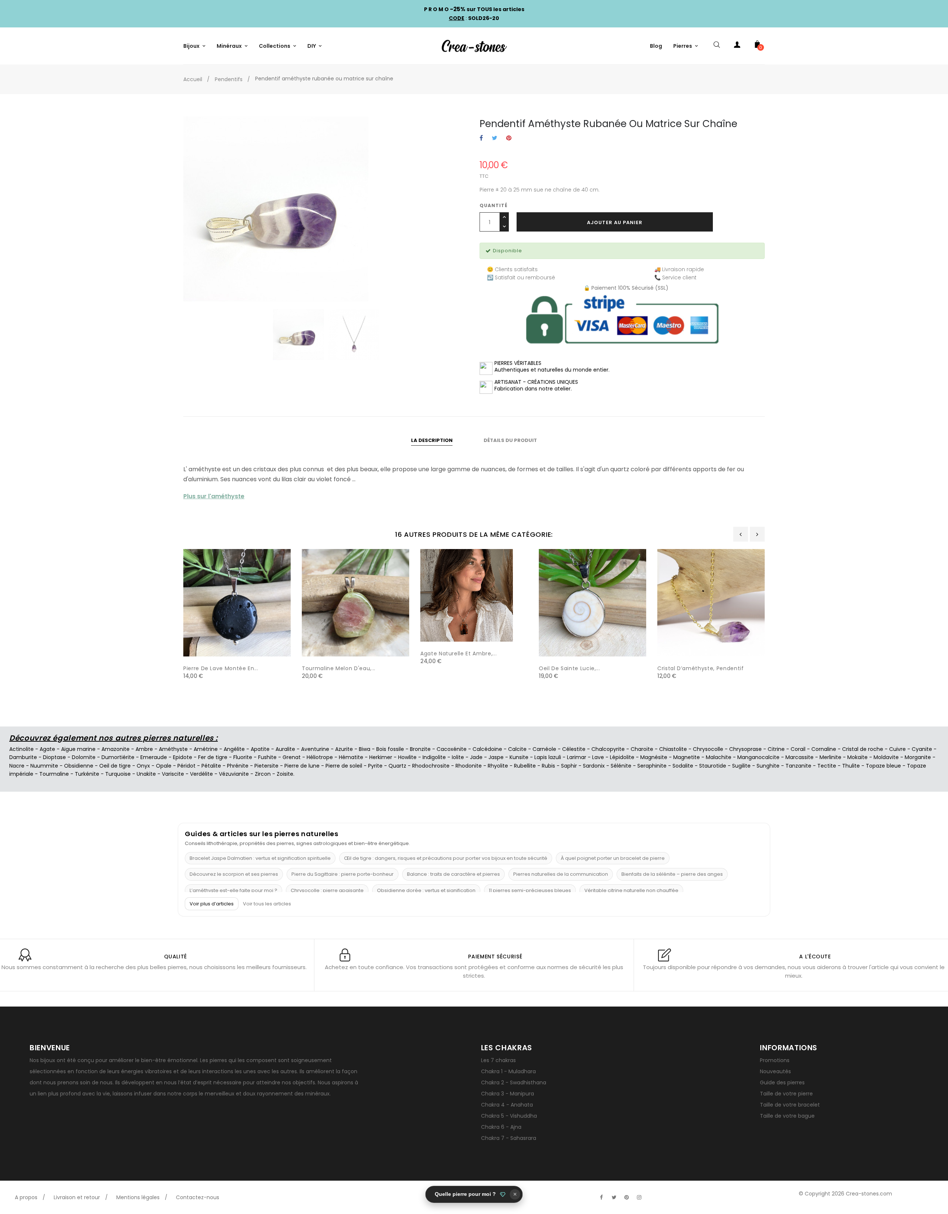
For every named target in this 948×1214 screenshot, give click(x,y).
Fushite (267, 757)
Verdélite (201, 774)
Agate (47, 749)
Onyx (143, 765)
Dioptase (54, 757)
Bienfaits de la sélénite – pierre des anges (672, 874)
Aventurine (315, 749)
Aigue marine (78, 749)
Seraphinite (652, 765)
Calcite (517, 749)
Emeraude (153, 757)
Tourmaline (54, 774)
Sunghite (768, 765)
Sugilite (741, 765)
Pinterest (508, 138)
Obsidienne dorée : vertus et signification (426, 890)
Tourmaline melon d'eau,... (338, 668)
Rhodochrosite (431, 765)
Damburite (23, 757)
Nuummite (44, 765)
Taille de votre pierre (786, 1093)
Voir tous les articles (267, 904)
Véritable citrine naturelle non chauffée (631, 890)
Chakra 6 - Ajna (501, 1127)
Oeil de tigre (115, 765)
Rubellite (525, 765)
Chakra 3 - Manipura (507, 1093)
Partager (481, 138)
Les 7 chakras (498, 1060)
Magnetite (686, 757)
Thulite (851, 765)
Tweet (494, 138)
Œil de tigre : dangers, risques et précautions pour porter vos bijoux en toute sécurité (445, 858)
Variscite (173, 774)
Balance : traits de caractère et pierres (453, 874)
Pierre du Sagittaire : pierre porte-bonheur (342, 874)
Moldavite (886, 757)
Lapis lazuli (547, 757)
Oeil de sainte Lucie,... (569, 668)
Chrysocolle (708, 749)
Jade (476, 757)
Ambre (144, 749)
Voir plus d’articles (212, 903)
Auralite (285, 749)
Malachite (718, 757)
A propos (26, 1197)
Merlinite (830, 757)
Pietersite (266, 765)
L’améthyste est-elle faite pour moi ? (233, 890)
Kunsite (519, 757)
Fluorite (242, 757)
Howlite (407, 757)
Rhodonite (468, 765)
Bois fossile (390, 749)
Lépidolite (622, 757)
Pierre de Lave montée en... (220, 668)
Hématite (351, 757)
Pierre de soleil (344, 765)
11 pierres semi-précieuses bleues (530, 890)
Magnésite (653, 757)
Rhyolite (498, 765)
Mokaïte (857, 757)
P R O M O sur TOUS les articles (474, 9)
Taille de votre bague (787, 1116)
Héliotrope (320, 757)
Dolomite (84, 757)
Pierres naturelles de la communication (560, 874)
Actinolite (21, 749)
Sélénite (621, 765)
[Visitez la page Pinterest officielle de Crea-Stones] (626, 1197)
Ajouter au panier (614, 222)
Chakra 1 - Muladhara (508, 1071)
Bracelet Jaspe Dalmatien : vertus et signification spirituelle (260, 858)
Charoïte (642, 749)
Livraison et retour (77, 1197)
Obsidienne (78, 765)
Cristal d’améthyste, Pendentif (700, 668)
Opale (163, 765)
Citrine (776, 749)
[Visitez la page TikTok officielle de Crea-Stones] (651, 1193)
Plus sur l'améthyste (213, 496)
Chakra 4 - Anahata (507, 1104)
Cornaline (823, 749)
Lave (598, 757)
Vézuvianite (234, 774)
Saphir (569, 765)
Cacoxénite (452, 749)
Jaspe (496, 757)
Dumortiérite (117, 757)
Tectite (826, 765)
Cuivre (897, 749)
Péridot (186, 765)
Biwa (364, 749)
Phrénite (237, 765)
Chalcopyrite (608, 749)
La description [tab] (432, 440)
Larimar (576, 757)
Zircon (263, 774)
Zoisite (285, 774)
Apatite (260, 749)
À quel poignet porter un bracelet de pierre (613, 858)
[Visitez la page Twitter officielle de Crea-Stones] (614, 1197)
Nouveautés (775, 1071)
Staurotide (712, 765)
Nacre (16, 765)
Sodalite (682, 765)
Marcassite (799, 757)
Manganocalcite (758, 757)
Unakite (146, 774)
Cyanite (922, 749)
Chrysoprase (745, 749)
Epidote (182, 757)
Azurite (344, 749)
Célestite (573, 749)
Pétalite (211, 765)
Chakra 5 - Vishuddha (509, 1116)
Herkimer (380, 757)
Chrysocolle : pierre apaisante (327, 890)
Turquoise (118, 774)
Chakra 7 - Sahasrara (508, 1138)
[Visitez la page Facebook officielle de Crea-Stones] (601, 1197)
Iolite (458, 757)
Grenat (292, 757)
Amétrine (206, 749)
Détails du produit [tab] (510, 440)
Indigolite (434, 757)
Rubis (548, 765)
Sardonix (594, 765)
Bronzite (420, 749)
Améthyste (173, 749)
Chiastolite (673, 749)
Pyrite (375, 765)
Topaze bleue (883, 765)
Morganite (918, 757)
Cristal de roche (862, 749)
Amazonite (115, 749)
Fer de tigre (212, 757)
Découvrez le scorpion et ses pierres (234, 874)
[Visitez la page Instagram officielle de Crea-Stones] (639, 1197)
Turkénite (87, 774)
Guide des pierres (782, 1082)
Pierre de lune (302, 765)
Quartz (397, 765)
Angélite (234, 749)
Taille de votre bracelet (790, 1104)
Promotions (775, 1060)
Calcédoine (487, 749)
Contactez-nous (197, 1197)
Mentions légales (138, 1197)
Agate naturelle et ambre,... (458, 653)
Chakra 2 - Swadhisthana (513, 1082)
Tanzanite (798, 765)
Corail (798, 749)
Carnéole (544, 749)
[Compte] (737, 46)
